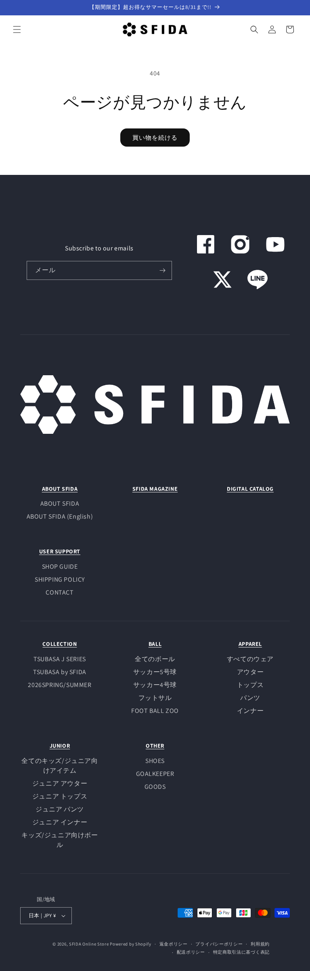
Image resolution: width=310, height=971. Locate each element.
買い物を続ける (155, 137)
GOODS (155, 786)
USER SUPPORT (59, 551)
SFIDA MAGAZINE (155, 488)
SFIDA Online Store (89, 944)
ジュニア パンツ (60, 809)
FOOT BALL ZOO (155, 710)
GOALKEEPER (155, 773)
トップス (250, 685)
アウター (250, 672)
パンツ (250, 698)
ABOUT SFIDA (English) (60, 516)
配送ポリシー (191, 952)
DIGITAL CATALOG (250, 488)
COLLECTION (59, 643)
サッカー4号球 (155, 685)
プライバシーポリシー (219, 944)
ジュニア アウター (59, 783)
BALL (155, 643)
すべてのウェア (250, 659)
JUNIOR (60, 745)
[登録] (163, 270)
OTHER (155, 745)
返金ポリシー (173, 944)
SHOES (155, 761)
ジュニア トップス (59, 796)
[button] (17, 29)
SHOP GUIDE (60, 566)
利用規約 (260, 944)
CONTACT (59, 592)
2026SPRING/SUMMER (59, 685)
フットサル (155, 698)
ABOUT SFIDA (60, 488)
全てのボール (155, 659)
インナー (250, 710)
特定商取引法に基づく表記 (241, 952)
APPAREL (250, 643)
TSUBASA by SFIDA (59, 672)
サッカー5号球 (155, 672)
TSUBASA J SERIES (60, 659)
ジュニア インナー (59, 822)
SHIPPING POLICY (60, 579)
